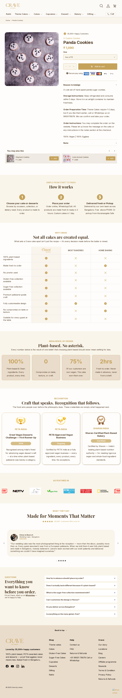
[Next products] (114, 151)
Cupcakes (53, 662)
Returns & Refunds (78, 653)
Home (8, 20)
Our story (102, 645)
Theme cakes (55, 645)
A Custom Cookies (71, 38)
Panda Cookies (17, 20)
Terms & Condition (106, 670)
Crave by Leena (16, 687)
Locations (102, 649)
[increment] (73, 66)
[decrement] (66, 66)
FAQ (72, 649)
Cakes (51, 649)
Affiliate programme (107, 662)
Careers (102, 657)
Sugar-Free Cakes (57, 657)
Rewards (102, 666)
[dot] (56, 560)
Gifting (52, 670)
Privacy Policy (104, 675)
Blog (100, 653)
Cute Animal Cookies (80, 157)
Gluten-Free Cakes (57, 653)
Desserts (53, 666)
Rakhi (8, 14)
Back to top (60, 630)
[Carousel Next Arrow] (118, 543)
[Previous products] (109, 151)
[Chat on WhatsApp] (115, 691)
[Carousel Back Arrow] (4, 543)
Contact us (75, 645)
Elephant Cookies (22, 157)
